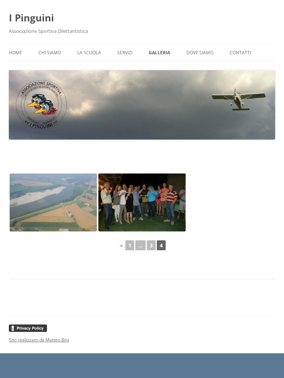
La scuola (89, 52)
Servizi (124, 52)
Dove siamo (199, 52)
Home (15, 52)
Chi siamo (49, 52)
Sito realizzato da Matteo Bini (39, 340)
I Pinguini (31, 17)
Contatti (240, 52)
